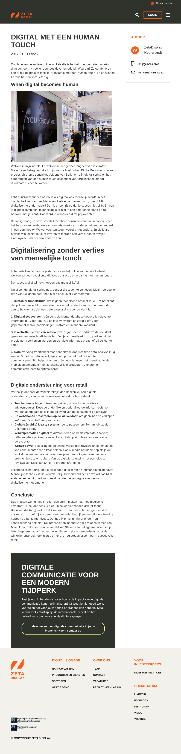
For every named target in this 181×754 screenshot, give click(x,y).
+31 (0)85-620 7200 (148, 64)
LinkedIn (140, 694)
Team (96, 668)
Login (152, 14)
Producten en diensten (68, 674)
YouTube (140, 719)
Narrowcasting (63, 668)
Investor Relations (148, 672)
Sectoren (59, 681)
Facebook (141, 700)
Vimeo (138, 712)
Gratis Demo (60, 687)
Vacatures (100, 681)
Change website (164, 3)
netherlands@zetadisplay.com (151, 72)
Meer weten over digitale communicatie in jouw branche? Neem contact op (63, 628)
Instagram (141, 706)
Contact (99, 674)
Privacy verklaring (107, 687)
